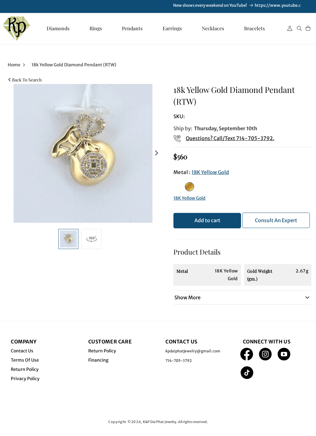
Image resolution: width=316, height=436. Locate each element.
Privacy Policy (25, 378)
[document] (81, 153)
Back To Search (27, 80)
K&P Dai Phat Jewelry (159, 422)
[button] (299, 28)
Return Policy (25, 369)
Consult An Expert (276, 220)
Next (157, 153)
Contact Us (22, 351)
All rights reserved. (193, 422)
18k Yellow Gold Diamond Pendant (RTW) (73, 65)
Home (14, 65)
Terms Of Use (25, 360)
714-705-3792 (254, 138)
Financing (98, 360)
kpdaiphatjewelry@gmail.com (192, 351)
